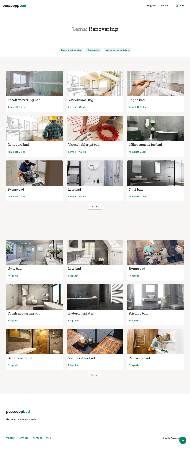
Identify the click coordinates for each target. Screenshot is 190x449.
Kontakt (37, 437)
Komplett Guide (16, 107)
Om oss (164, 5)
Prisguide (13, 275)
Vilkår (49, 437)
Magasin (151, 5)
